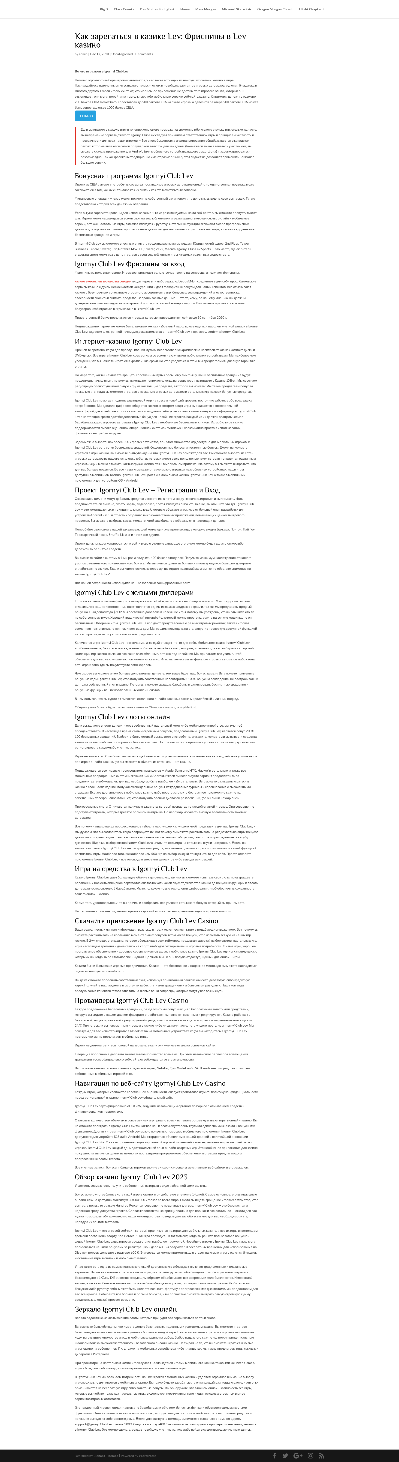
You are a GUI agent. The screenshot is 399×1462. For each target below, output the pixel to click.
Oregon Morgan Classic (275, 9)
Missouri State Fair (236, 9)
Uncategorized (122, 54)
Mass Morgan (205, 9)
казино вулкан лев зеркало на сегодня (103, 281)
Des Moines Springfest (157, 9)
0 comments (144, 54)
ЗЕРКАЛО (85, 116)
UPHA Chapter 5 (311, 9)
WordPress (147, 1456)
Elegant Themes (106, 1456)
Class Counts (124, 9)
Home (185, 9)
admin (83, 54)
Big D (104, 9)
